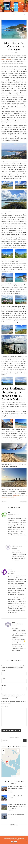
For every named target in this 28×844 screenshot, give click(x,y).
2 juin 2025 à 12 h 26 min (13, 514)
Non (16, 841)
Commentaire (4, 706)
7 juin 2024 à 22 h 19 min (13, 571)
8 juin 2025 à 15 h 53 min (17, 546)
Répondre (11, 516)
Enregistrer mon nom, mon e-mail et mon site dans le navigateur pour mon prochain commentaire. (13, 696)
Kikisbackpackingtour (14, 5)
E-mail (3, 678)
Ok (12, 841)
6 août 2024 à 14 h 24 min (17, 624)
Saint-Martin (14, 41)
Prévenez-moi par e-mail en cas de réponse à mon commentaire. (13, 702)
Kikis (5, 501)
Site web (3, 685)
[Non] (26, 840)
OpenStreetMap (16, 776)
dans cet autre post (19, 247)
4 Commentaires (23, 501)
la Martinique (16, 495)
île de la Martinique (6, 59)
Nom (3, 670)
